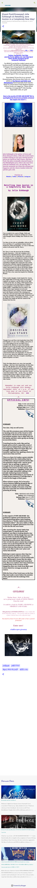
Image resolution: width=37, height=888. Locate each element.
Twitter (10, 55)
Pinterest (20, 176)
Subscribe (8, 5)
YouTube (25, 55)
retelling (24, 669)
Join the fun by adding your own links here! (18, 57)
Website (8, 176)
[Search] (35, 3)
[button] (3, 26)
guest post (15, 665)
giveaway (6, 665)
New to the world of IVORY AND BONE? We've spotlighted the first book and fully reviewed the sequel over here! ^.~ (18, 97)
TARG (31, 50)
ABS (26, 50)
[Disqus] (18, 703)
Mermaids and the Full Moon (8, 800)
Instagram (17, 55)
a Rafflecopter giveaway (18, 629)
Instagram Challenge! (19, 60)
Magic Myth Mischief (10, 669)
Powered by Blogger (19, 885)
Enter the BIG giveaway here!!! (19, 58)
